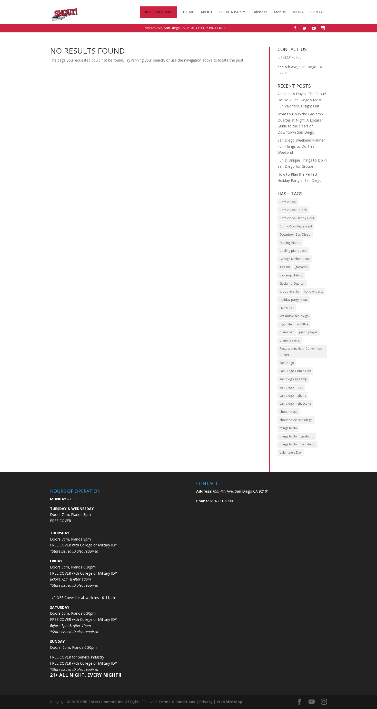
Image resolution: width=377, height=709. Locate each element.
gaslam (285, 267)
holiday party (313, 291)
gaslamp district (291, 275)
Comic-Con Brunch (293, 210)
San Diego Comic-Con (295, 371)
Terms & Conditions (176, 701)
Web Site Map (229, 701)
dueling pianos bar (293, 250)
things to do (288, 428)
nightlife (303, 324)
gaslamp (301, 267)
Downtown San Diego (295, 234)
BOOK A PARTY (232, 12)
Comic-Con (288, 202)
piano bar (287, 332)
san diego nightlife (293, 395)
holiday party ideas (293, 299)
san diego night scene (295, 403)
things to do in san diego (297, 444)
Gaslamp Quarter (292, 283)
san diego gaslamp (293, 379)
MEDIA (298, 12)
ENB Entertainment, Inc (101, 701)
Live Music (287, 308)
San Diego (287, 363)
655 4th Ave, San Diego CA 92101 (169, 27)
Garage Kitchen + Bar (295, 259)
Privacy (206, 701)
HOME (188, 12)
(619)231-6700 (215, 27)
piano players (290, 340)
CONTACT (318, 12)
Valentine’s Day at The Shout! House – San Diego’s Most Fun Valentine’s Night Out (301, 99)
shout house (288, 412)
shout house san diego (296, 420)
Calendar (259, 12)
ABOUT (207, 12)
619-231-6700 (221, 500)
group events (289, 291)
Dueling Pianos (290, 243)
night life (286, 324)
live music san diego (294, 316)
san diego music (291, 387)
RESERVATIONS (158, 12)
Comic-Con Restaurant (296, 226)
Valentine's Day (291, 452)
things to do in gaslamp (297, 436)
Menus (280, 12)
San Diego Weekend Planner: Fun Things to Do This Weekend (301, 146)
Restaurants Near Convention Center (301, 351)
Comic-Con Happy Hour (297, 218)
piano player (308, 332)
